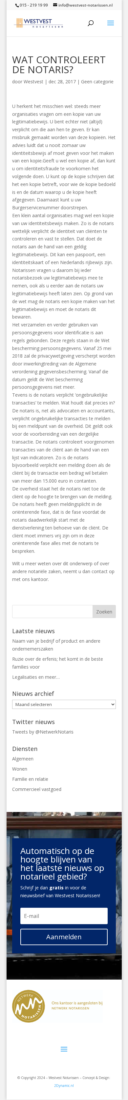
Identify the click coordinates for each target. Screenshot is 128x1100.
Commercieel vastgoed (36, 789)
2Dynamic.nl (64, 1085)
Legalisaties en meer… (36, 677)
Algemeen (22, 759)
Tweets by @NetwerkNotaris (43, 732)
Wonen (19, 769)
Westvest (33, 81)
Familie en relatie (30, 779)
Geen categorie (97, 81)
